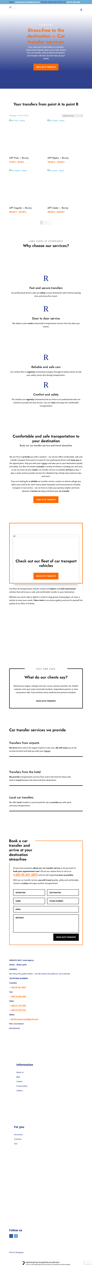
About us (20, 1072)
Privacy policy (21, 1086)
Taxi (15, 1143)
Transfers (18, 1139)
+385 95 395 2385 (73, 2)
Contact (19, 1081)
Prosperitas (19, 1252)
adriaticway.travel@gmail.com (27, 2)
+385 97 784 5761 (18, 1010)
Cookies (19, 1090)
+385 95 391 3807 (26, 875)
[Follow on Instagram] (16, 1236)
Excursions (18, 1134)
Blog (18, 1077)
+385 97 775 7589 (18, 1005)
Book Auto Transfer (46, 67)
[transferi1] (46, 536)
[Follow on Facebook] (11, 1236)
